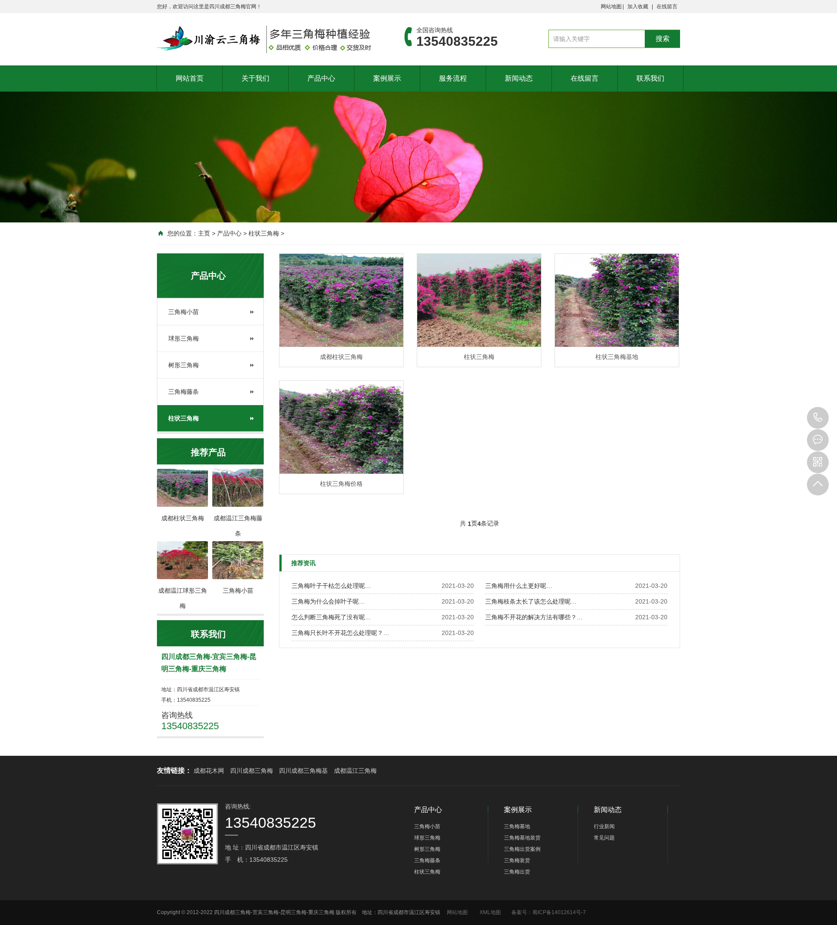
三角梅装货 (517, 860)
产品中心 (321, 78)
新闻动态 (519, 78)
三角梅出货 (517, 872)
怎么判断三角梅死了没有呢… (331, 617)
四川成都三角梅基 (303, 770)
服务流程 (453, 78)
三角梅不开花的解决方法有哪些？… (534, 617)
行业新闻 (604, 826)
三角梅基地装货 (522, 838)
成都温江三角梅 (355, 770)
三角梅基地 (517, 826)
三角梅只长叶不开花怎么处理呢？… (340, 632)
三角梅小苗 (183, 311)
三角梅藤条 (183, 391)
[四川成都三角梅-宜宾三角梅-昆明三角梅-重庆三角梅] (267, 39)
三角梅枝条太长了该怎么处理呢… (531, 601)
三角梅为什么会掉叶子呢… (328, 601)
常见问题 (604, 838)
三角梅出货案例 (522, 849)
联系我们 (650, 78)
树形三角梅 (183, 365)
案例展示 (387, 78)
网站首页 (190, 78)
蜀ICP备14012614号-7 (559, 912)
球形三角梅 (183, 338)
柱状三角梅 (263, 233)
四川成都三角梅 (251, 770)
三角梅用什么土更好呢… (518, 585)
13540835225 (818, 418)
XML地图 (490, 912)
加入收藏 (637, 6)
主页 (204, 233)
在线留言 (667, 6)
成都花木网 (209, 770)
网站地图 (611, 6)
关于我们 (255, 78)
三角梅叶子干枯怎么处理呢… (331, 585)
